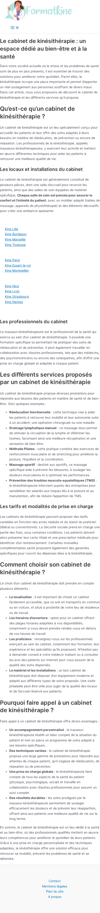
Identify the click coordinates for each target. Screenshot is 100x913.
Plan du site (54, 891)
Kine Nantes (14, 302)
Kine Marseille (15, 239)
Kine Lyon (12, 291)
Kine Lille (11, 229)
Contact (55, 881)
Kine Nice (12, 286)
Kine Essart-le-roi (18, 265)
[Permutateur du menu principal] (15, 28)
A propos (54, 897)
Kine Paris (12, 260)
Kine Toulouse (15, 245)
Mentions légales (54, 886)
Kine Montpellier (17, 270)
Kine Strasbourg (17, 296)
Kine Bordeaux (16, 234)
